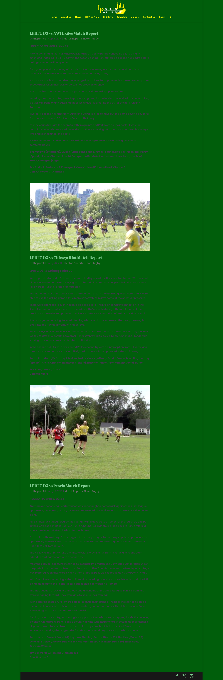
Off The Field (92, 17)
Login (162, 17)
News (78, 17)
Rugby (95, 38)
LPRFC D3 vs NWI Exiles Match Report (64, 33)
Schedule (122, 17)
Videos (135, 17)
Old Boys (108, 17)
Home (54, 17)
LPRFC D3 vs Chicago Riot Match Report (66, 257)
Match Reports (73, 38)
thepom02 (39, 38)
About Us (66, 17)
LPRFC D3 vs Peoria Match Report (60, 485)
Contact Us (149, 17)
